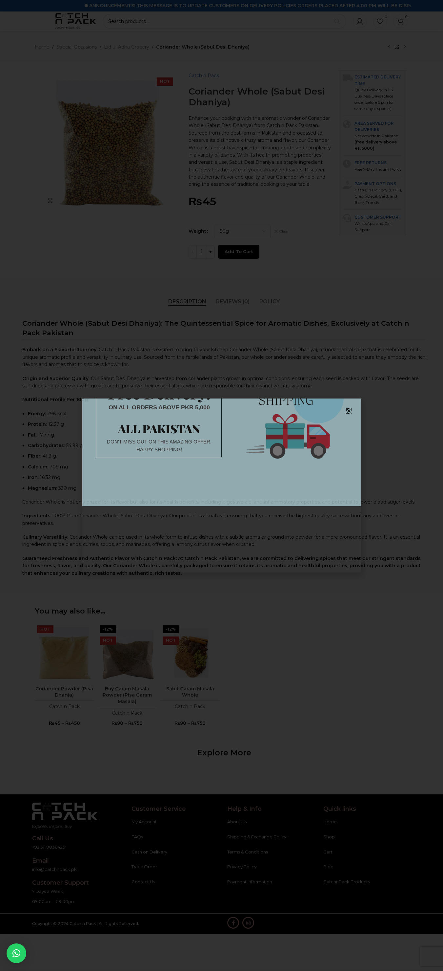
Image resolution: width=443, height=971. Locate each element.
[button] (16, 953)
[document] (221, 485)
